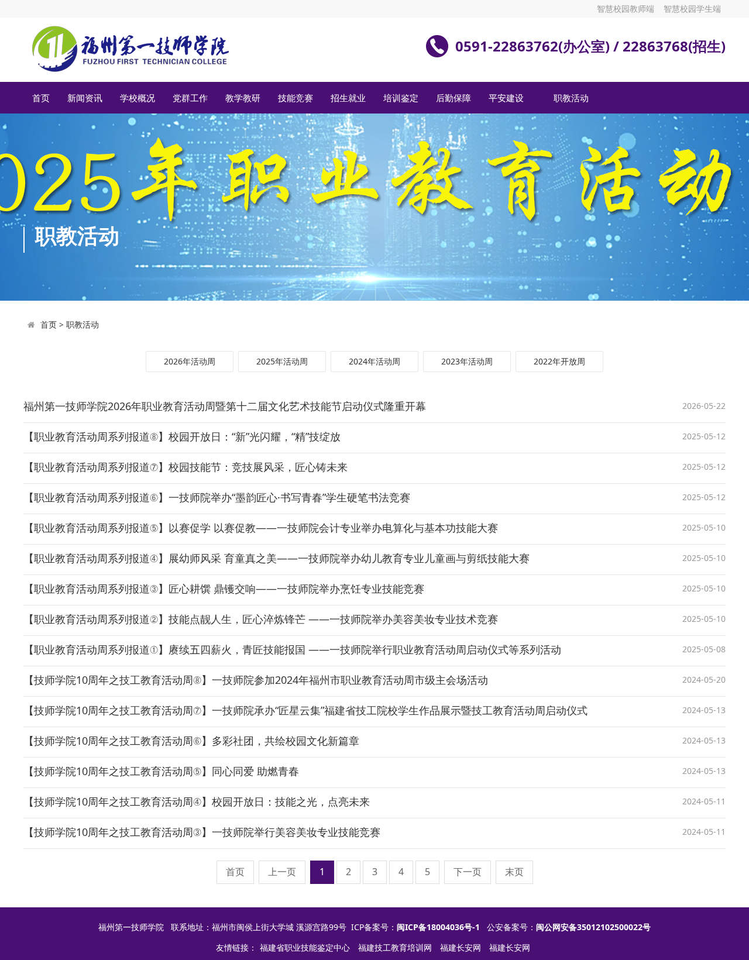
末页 (514, 871)
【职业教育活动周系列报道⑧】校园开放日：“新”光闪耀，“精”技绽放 (182, 436)
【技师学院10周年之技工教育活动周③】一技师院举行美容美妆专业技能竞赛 (201, 831)
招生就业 (348, 98)
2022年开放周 (559, 361)
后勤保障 (453, 98)
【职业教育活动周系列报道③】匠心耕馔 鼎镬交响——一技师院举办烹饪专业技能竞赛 (223, 588)
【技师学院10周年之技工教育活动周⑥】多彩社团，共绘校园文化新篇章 (191, 740)
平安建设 (506, 98)
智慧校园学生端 (692, 8)
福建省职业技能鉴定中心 (306, 947)
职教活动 (571, 98)
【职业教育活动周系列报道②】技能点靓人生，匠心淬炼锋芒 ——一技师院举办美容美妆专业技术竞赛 (260, 619)
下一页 (467, 871)
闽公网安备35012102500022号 (593, 927)
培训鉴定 (400, 98)
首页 (41, 98)
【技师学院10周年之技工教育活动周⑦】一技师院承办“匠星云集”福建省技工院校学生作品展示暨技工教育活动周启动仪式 (305, 710)
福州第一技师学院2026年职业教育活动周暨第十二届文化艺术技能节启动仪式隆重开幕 (224, 406)
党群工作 (190, 98)
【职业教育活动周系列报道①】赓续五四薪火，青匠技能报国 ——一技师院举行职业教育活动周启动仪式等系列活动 (292, 649)
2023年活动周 (467, 361)
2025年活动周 (282, 361)
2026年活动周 (189, 361)
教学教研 (242, 98)
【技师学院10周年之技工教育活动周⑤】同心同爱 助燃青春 (161, 771)
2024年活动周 (374, 361)
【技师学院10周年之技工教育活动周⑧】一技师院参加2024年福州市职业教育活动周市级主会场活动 (255, 679)
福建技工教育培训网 (396, 947)
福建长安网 (461, 947)
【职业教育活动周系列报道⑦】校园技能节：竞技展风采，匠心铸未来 (185, 466)
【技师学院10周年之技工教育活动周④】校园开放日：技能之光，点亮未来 (196, 801)
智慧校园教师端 (625, 8)
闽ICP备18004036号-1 (438, 927)
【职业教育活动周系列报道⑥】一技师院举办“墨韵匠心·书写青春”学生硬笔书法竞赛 (216, 497)
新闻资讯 (84, 98)
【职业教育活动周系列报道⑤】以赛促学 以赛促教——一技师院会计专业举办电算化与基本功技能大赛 (260, 527)
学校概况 (137, 98)
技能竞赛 (295, 98)
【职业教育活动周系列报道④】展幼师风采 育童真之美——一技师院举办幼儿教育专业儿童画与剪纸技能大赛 (276, 558)
